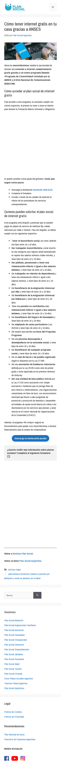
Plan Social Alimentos (13, 620)
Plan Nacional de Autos (14, 734)
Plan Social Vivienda (13, 673)
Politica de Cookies (13, 711)
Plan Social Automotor (14, 630)
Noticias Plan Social (23, 553)
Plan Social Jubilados (13, 654)
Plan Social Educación (14, 644)
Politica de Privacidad (14, 716)
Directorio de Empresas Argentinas (19, 739)
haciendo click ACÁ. (43, 189)
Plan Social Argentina (30, 560)
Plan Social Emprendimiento (16, 649)
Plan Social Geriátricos (14, 688)
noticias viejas (14, 569)
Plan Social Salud (11, 664)
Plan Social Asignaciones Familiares (20, 625)
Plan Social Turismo (13, 668)
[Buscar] (37, 595)
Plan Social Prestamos (14, 659)
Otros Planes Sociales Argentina (18, 678)
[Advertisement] (30, 145)
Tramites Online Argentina (15, 683)
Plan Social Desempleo (14, 635)
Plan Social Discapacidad (15, 639)
